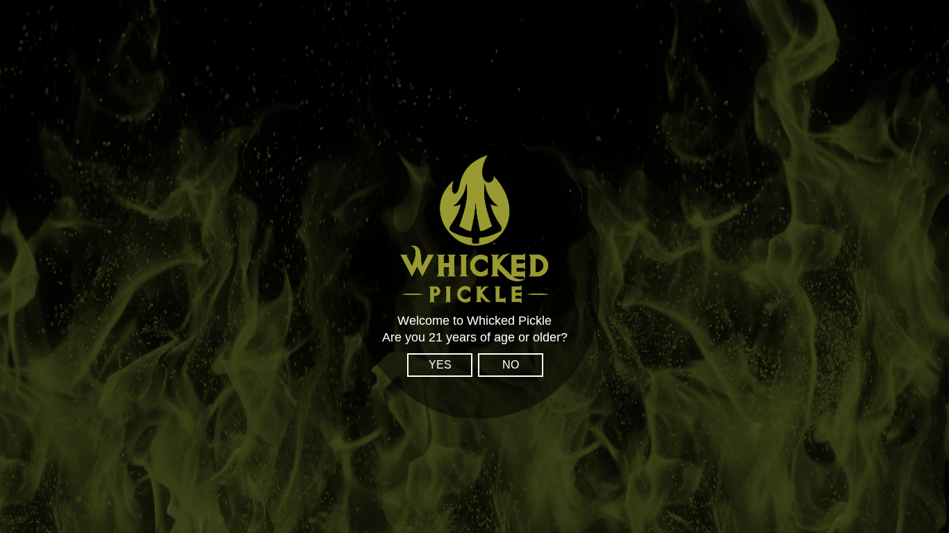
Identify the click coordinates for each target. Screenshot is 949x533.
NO (510, 365)
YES (440, 365)
